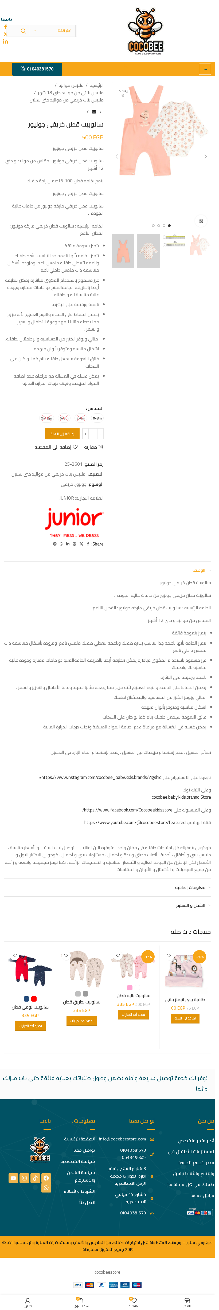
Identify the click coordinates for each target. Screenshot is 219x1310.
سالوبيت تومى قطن (30, 1007)
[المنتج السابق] (100, 112)
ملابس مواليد (71, 85)
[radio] (97, 418)
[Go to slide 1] (169, 225)
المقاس (96, 408)
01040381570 (40, 69)
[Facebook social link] (88, 544)
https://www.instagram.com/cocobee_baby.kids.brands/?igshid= (100, 777)
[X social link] (81, 544)
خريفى (67, 484)
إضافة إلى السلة (62, 433)
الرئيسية (97, 85)
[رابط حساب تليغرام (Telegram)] (54, 544)
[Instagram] (24, 1178)
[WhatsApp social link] (61, 544)
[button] (205, 156)
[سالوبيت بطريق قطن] (82, 968)
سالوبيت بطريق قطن (81, 1002)
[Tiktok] (35, 1178)
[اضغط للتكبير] (201, 221)
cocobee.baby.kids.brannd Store (181, 797)
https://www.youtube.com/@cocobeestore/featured (135, 822)
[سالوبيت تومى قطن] (30, 970)
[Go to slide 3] (158, 225)
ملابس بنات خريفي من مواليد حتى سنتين (67, 100)
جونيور (81, 484)
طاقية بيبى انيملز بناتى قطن (185, 1002)
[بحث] (23, 31)
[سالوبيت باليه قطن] (134, 965)
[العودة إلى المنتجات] (94, 112)
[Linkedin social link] (68, 544)
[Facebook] (46, 1178)
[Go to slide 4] (153, 225)
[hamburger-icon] (205, 69)
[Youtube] (13, 1178)
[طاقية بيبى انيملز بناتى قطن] (185, 971)
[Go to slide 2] (164, 225)
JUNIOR (66, 498)
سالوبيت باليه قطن (133, 995)
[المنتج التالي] (87, 112)
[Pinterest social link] (74, 544)
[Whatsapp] (46, 1188)
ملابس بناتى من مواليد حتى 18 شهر (71, 92)
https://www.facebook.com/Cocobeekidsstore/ (127, 810)
